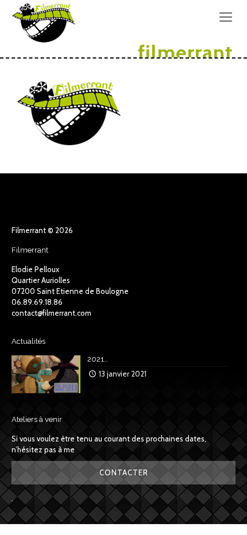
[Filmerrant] (44, 17)
